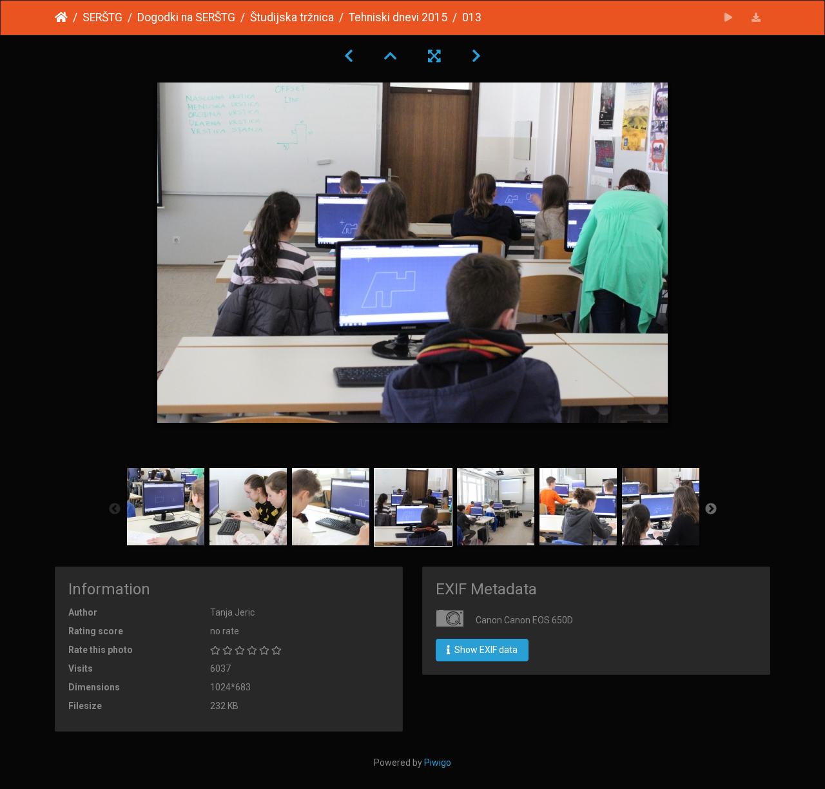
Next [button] (710, 509)
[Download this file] (756, 18)
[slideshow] (728, 18)
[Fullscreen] (434, 56)
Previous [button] (114, 509)
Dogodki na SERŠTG (186, 17)
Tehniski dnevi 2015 (398, 17)
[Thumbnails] (390, 56)
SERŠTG (102, 17)
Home (61, 17)
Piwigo (437, 762)
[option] (165, 506)
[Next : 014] (476, 56)
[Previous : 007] (349, 56)
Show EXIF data (485, 650)
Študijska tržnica (292, 17)
